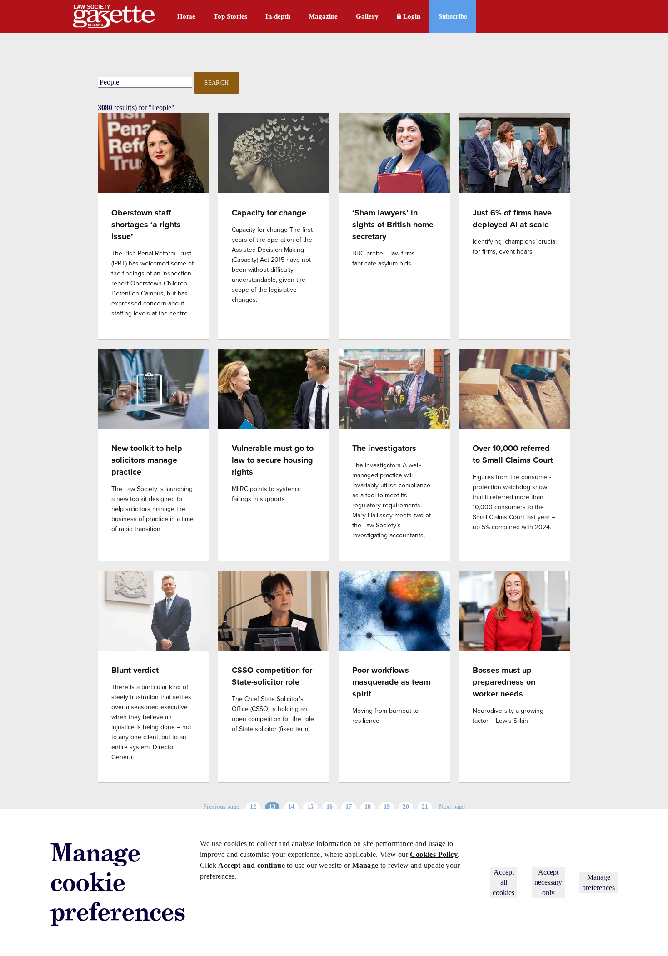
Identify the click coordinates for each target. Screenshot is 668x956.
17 (348, 806)
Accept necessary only (548, 882)
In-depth (277, 16)
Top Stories (230, 16)
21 (425, 806)
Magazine (323, 16)
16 (329, 806)
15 (310, 806)
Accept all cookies (503, 882)
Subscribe (453, 16)
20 (406, 806)
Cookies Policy (434, 854)
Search (216, 82)
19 (387, 806)
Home (186, 16)
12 (253, 806)
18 (367, 806)
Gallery (367, 16)
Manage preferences (598, 882)
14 (291, 806)
